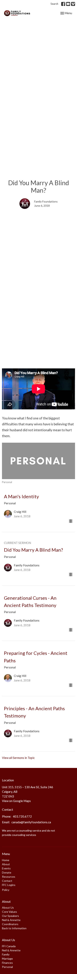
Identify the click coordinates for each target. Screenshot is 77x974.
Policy (5, 889)
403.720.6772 (22, 816)
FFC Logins (8, 885)
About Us (8, 907)
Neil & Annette (11, 920)
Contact (7, 880)
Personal (7, 966)
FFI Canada (9, 946)
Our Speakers (10, 915)
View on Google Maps (16, 801)
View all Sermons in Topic (18, 757)
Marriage (7, 958)
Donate (6, 872)
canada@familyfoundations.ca (31, 822)
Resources (8, 876)
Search (54, 3)
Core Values (9, 911)
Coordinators (10, 924)
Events (6, 868)
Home (5, 860)
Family (5, 954)
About (6, 864)
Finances (7, 962)
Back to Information (14, 928)
